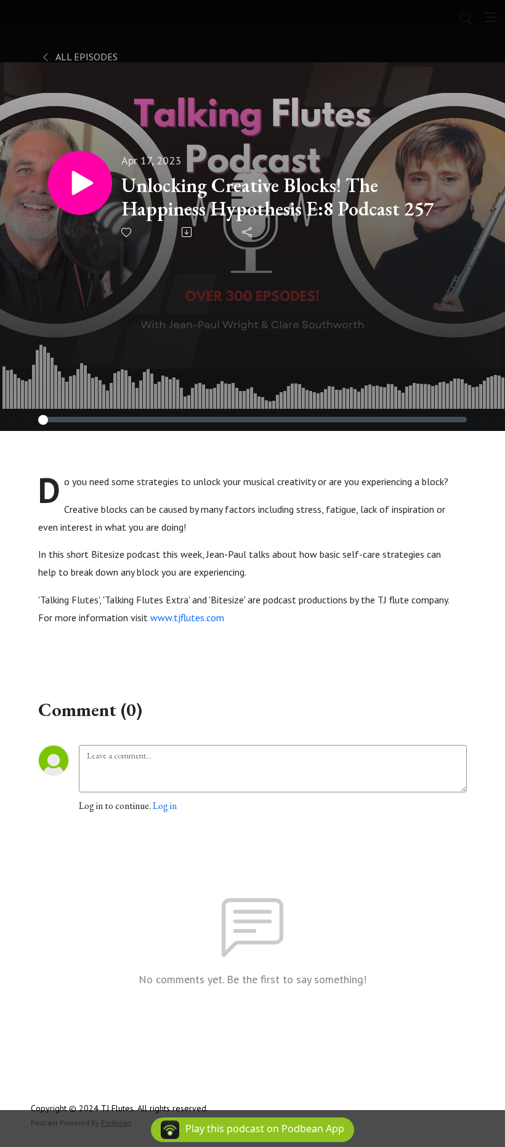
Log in (165, 805)
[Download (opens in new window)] (187, 232)
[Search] (465, 17)
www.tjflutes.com (187, 617)
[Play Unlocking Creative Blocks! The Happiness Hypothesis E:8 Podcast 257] (80, 183)
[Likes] (127, 232)
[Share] (248, 232)
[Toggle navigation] (491, 17)
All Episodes (86, 56)
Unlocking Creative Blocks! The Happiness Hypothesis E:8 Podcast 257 (277, 197)
